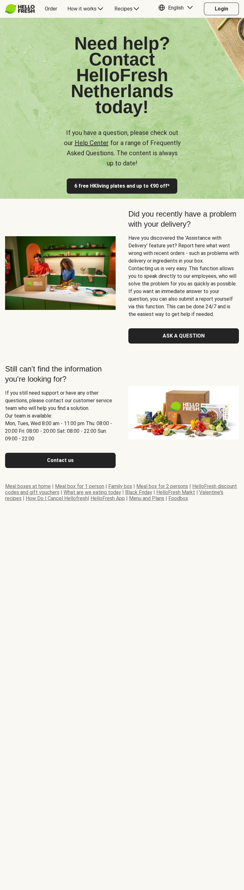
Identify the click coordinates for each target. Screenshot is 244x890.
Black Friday (138, 492)
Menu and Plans (146, 498)
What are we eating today (92, 492)
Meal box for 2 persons (162, 486)
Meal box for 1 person (79, 486)
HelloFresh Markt (175, 492)
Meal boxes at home (28, 486)
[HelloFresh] (20, 9)
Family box (120, 486)
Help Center (92, 143)
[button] (177, 9)
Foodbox (178, 498)
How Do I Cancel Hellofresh (57, 498)
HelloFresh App (108, 498)
